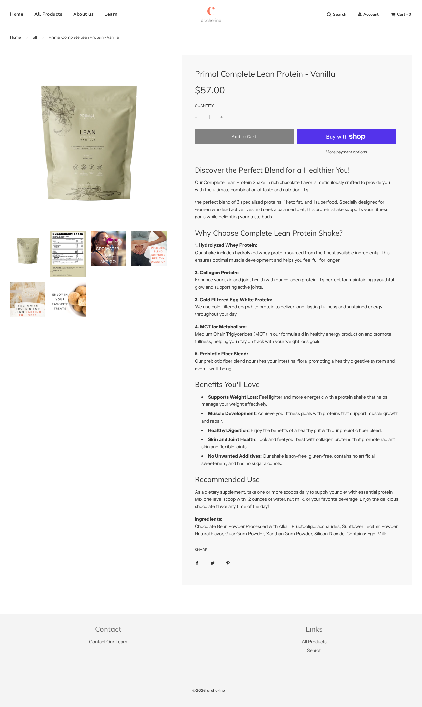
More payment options (346, 151)
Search (314, 650)
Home (16, 14)
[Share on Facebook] (197, 562)
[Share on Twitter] (212, 562)
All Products (48, 14)
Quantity (204, 105)
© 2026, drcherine (208, 690)
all (35, 37)
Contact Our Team (108, 642)
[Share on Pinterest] (228, 562)
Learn (111, 14)
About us (83, 14)
